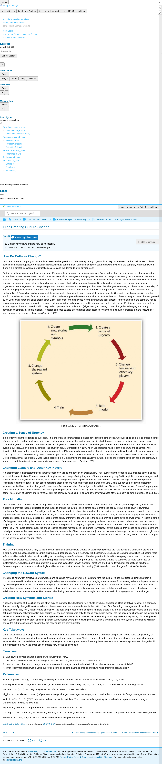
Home (15, 219)
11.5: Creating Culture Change (15, 724)
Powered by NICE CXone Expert (43, 751)
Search (7, 213)
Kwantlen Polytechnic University (72, 219)
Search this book (7, 47)
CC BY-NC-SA (49, 724)
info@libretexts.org (13, 760)
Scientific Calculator (15, 147)
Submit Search (8, 56)
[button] (10, 167)
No (44, 741)
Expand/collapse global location (157, 219)
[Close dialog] (2, 194)
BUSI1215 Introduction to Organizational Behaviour (118, 219)
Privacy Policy (66, 757)
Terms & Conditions (82, 757)
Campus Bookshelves (37, 219)
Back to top (7, 732)
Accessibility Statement (102, 757)
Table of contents (147, 242)
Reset (4, 74)
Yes (33, 741)
